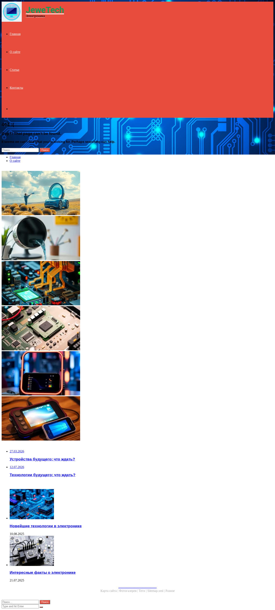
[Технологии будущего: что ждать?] (122, 193)
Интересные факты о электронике (43, 572)
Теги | (143, 590)
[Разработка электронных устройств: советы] (122, 328)
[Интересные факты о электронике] (126, 551)
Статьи (14, 69)
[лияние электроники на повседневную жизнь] (122, 238)
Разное (170, 590)
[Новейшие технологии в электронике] (122, 283)
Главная (15, 34)
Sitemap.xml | (156, 590)
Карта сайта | (109, 590)
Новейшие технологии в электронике (46, 526)
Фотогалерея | (129, 590)
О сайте (15, 52)
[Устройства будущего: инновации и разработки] (122, 373)
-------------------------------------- (137, 587)
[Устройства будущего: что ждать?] (122, 418)
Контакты (16, 87)
